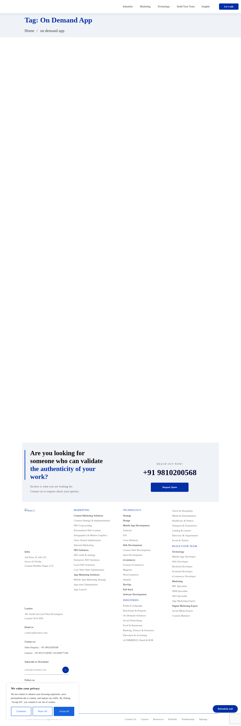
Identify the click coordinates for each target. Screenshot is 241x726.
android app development (188, 276)
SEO (204, 387)
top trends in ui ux (171, 401)
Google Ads (168, 324)
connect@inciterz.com (36, 632)
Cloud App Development (190, 303)
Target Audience (170, 394)
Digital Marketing (200, 318)
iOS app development (172, 332)
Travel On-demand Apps (196, 401)
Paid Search (191, 366)
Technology (33, 64)
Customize (21, 711)
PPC (165, 380)
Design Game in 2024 (191, 311)
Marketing (193, 332)
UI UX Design (169, 408)
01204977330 (61, 653)
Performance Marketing (202, 374)
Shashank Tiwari (49, 98)
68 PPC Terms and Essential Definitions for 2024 (191, 99)
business (181, 297)
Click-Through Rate (200, 297)
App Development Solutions (175, 289)
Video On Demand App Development (179, 422)
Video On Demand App (173, 415)
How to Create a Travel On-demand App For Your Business (188, 130)
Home (29, 31)
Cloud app (167, 303)
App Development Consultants (199, 283)
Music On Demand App (202, 345)
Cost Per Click (169, 311)
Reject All (42, 711)
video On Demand (189, 408)
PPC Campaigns (180, 380)
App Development (171, 283)
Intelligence (185, 324)
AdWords (167, 276)
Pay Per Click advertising (174, 374)
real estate (197, 380)
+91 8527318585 (43, 653)
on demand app (170, 359)
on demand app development (196, 359)
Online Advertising (171, 366)
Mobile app (191, 338)
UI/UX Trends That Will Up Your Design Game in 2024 (187, 114)
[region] (43, 701)
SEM (194, 387)
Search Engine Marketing (174, 387)
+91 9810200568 (170, 472)
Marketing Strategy (171, 338)
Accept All (64, 711)
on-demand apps (196, 353)
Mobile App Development (174, 345)
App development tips (204, 289)
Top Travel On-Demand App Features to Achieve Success (190, 145)
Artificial (167, 297)
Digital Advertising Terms (174, 318)
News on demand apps (173, 353)
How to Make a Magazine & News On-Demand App (190, 161)
